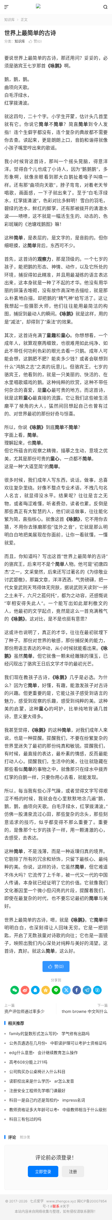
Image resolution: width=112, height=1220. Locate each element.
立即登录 (43, 1171)
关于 (66, 1206)
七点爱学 (56, 7)
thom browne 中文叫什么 (85, 1011)
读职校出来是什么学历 (29, 1081)
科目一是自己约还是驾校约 (33, 1100)
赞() (35, 41)
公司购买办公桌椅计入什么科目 (37, 1071)
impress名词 (73, 1100)
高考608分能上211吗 (28, 1062)
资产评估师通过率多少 (24, 1011)
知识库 (9, 20)
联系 (56, 1206)
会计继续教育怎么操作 (58, 1052)
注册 (73, 1171)
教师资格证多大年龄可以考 (33, 1109)
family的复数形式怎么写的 (33, 1033)
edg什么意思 (21, 1052)
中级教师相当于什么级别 (84, 1109)
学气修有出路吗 (75, 1033)
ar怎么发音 (64, 1081)
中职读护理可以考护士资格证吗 (78, 1043)
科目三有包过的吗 (25, 1119)
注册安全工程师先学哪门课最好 (37, 1090)
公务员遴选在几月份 (27, 1043)
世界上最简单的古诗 (30, 33)
